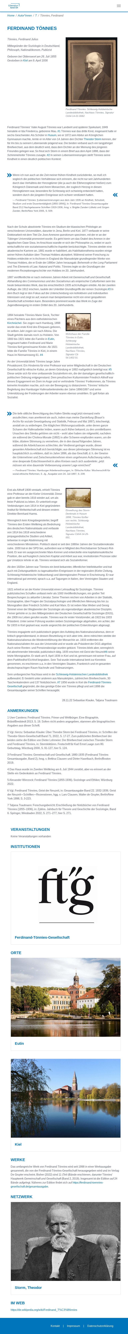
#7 (58, 682)
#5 (110, 369)
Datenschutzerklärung (100, 1326)
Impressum (73, 1326)
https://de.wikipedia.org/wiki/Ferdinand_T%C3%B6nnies (44, 1309)
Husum (52, 135)
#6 (106, 651)
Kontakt (55, 1326)
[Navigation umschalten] (119, 6)
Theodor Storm (93, 139)
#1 (59, 131)
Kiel (25, 60)
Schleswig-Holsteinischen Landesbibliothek (82, 674)
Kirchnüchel (14, 323)
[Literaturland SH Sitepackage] (14, 6)
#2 (48, 155)
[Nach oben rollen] (121, 1327)
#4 (41, 354)
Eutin (51, 339)
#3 (109, 289)
